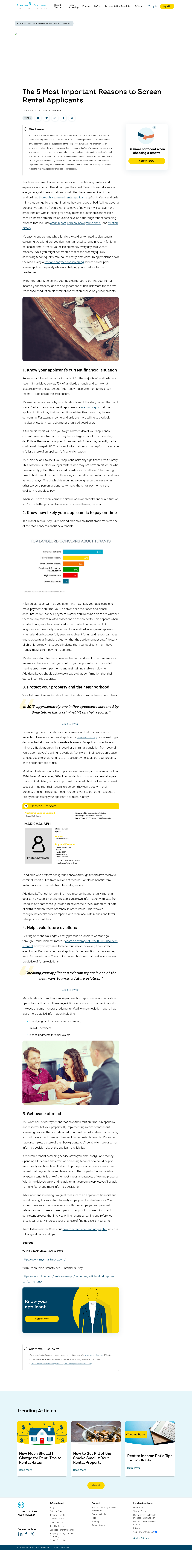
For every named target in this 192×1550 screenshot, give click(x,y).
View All (96, 1485)
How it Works (57, 6)
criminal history (87, 737)
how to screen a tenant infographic (85, 1229)
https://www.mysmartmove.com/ (44, 1259)
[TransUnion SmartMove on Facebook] (26, 1534)
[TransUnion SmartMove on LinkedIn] (20, 1534)
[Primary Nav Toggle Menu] (51, 4)
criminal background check (84, 223)
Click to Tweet (71, 723)
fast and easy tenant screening (64, 262)
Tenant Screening (73, 6)
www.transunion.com (94, 1355)
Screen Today (146, 160)
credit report (58, 223)
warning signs (90, 407)
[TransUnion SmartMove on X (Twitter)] (32, 1534)
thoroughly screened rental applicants (63, 197)
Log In (154, 6)
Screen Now (42, 1318)
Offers (138, 6)
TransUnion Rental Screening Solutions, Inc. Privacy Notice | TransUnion (61, 1363)
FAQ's (97, 6)
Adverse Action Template (117, 6)
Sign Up (167, 6)
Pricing (86, 6)
